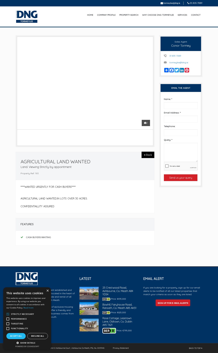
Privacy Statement (121, 348)
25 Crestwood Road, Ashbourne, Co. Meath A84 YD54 (117, 291)
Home (90, 15)
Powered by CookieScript (27, 346)
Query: (168, 139)
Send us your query (180, 177)
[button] (27, 342)
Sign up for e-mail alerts (173, 303)
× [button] (47, 291)
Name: (168, 99)
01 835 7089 (196, 3)
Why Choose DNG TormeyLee (158, 15)
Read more (28, 307)
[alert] (27, 318)
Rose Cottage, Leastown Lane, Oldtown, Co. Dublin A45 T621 (117, 321)
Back (148, 154)
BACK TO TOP (195, 348)
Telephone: (169, 126)
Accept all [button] (16, 336)
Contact (195, 15)
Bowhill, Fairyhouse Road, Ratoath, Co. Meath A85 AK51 (119, 306)
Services (182, 15)
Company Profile (106, 15)
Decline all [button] (37, 336)
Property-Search (128, 15)
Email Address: (172, 112)
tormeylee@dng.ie (172, 3)
